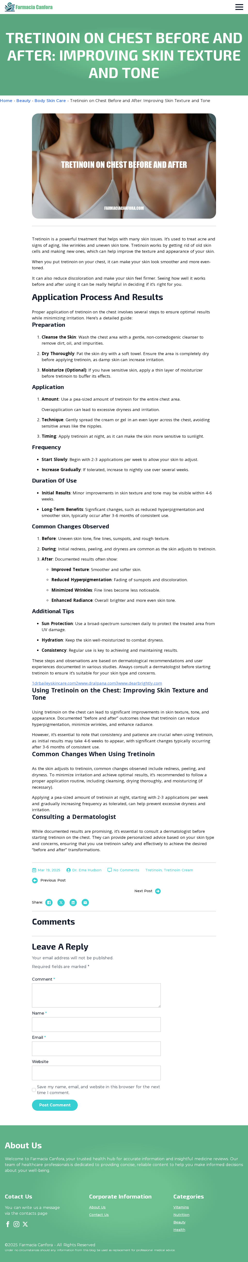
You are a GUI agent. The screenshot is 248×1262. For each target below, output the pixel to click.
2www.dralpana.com (96, 683)
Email (39, 1038)
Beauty (23, 100)
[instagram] (16, 1224)
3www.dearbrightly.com (139, 683)
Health (179, 1230)
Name (39, 1013)
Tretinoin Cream (178, 870)
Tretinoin (153, 870)
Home (6, 100)
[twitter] (25, 1224)
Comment (43, 979)
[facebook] (8, 1224)
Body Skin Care (50, 100)
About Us (97, 1207)
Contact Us (99, 1215)
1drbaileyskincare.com (54, 683)
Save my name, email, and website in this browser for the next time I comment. (98, 1090)
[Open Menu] (239, 7)
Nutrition (181, 1215)
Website (40, 1062)
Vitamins (181, 1207)
